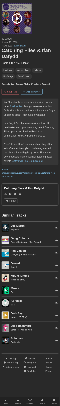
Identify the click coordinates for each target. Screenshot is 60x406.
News (49, 362)
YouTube (31, 371)
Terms (49, 367)
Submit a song (13, 367)
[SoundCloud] (5, 194)
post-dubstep (24, 76)
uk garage (8, 76)
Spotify (31, 358)
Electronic (7, 70)
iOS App (12, 358)
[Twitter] (15, 194)
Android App (12, 362)
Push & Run (16, 106)
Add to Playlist (33, 91)
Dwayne (8, 39)
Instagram (31, 362)
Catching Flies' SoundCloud (27, 161)
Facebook (31, 367)
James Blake (23, 70)
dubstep (37, 70)
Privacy (48, 371)
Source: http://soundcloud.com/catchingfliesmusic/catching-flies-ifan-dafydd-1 (29, 173)
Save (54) (12, 91)
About (49, 358)
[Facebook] (10, 194)
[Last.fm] (19, 194)
